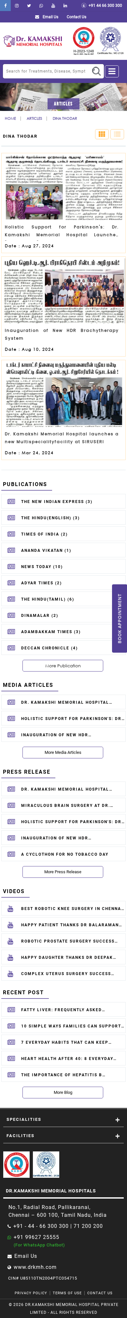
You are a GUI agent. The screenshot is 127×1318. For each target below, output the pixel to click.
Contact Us (100, 1293)
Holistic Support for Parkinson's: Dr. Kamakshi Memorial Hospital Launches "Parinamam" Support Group (62, 232)
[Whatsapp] (41, 5)
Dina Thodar (65, 118)
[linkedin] (65, 5)
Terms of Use (67, 1293)
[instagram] (16, 5)
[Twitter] (29, 5)
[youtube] (53, 5)
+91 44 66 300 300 (104, 5)
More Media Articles (63, 752)
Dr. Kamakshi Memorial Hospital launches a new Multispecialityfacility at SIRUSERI (62, 437)
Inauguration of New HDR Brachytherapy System (62, 334)
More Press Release (62, 871)
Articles (34, 118)
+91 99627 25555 (36, 1237)
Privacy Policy (31, 1293)
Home (10, 118)
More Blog (63, 1092)
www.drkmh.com (35, 1267)
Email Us (50, 17)
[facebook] (5, 5)
